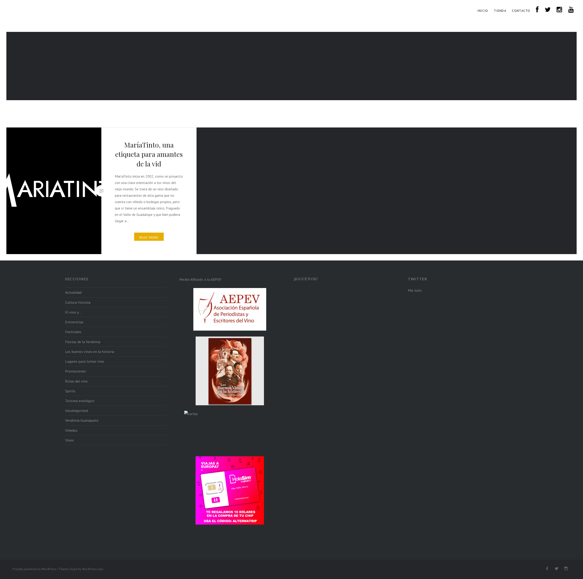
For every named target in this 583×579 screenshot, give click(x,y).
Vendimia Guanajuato (81, 420)
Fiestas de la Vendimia (82, 341)
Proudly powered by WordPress (34, 569)
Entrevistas (74, 322)
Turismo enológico (79, 400)
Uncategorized (76, 410)
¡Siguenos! (306, 278)
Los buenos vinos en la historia (89, 351)
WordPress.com (92, 569)
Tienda (500, 11)
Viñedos (71, 430)
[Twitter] (556, 568)
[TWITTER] (548, 9)
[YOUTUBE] (571, 9)
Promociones (75, 371)
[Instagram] (566, 568)
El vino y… (73, 312)
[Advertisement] (291, 66)
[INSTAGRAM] (559, 9)
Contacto (521, 11)
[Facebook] (547, 568)
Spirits (70, 391)
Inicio (482, 11)
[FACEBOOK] (537, 9)
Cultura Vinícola (77, 302)
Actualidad (73, 292)
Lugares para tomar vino (84, 361)
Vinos (69, 440)
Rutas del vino (76, 381)
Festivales (73, 331)
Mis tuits (415, 290)
